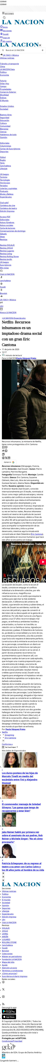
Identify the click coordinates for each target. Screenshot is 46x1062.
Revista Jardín (6, 259)
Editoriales (4, 143)
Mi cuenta (7, 41)
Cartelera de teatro (8, 208)
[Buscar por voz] (42, 50)
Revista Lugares (7, 251)
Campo (3, 86)
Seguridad (4, 117)
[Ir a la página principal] (23, 23)
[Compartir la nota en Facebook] (3, 458)
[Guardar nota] (3, 447)
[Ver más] (3, 740)
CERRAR (3, 1)
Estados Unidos (7, 106)
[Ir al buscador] (4, 17)
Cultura (3, 123)
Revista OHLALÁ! (7, 245)
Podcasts (4, 191)
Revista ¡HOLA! (6, 248)
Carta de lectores (7, 228)
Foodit (5, 34)
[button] (23, 178)
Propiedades (5, 89)
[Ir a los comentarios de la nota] (6, 447)
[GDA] (9, 1049)
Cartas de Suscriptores (10, 148)
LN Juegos (4, 174)
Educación (4, 120)
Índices (3, 97)
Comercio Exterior (8, 92)
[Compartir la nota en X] (6, 458)
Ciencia (3, 131)
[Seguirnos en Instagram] (3, 997)
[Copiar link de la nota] (3, 454)
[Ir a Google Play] (9, 1013)
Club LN (6, 38)
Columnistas (5, 146)
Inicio (5, 27)
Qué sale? (4, 202)
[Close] (3, 873)
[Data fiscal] (3, 1057)
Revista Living (6, 253)
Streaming (9, 735)
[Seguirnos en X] (3, 990)
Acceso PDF (5, 216)
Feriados (4, 185)
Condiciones (7, 1041)
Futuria (3, 80)
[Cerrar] (40, 45)
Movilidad (4, 95)
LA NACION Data (7, 69)
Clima (2, 66)
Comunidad (5, 126)
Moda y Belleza (6, 194)
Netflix (5, 732)
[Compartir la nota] (3, 450)
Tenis (2, 163)
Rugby (3, 160)
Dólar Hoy (4, 83)
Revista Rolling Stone (9, 256)
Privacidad (17, 1041)
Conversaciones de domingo (12, 231)
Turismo (3, 177)
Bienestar (4, 129)
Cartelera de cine (7, 205)
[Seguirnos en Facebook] (3, 982)
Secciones (7, 30)
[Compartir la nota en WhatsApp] (6, 450)
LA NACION (7, 318)
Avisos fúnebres (7, 222)
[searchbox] (22, 50)
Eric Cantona (10, 738)
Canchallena (5, 165)
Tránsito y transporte (9, 63)
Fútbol (3, 157)
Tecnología (5, 180)
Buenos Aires (6, 114)
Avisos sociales (6, 225)
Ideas (2, 236)
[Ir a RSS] (3, 1004)
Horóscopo (5, 182)
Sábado (3, 234)
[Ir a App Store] (9, 1018)
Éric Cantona (36, 534)
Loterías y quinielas (8, 188)
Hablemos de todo (8, 134)
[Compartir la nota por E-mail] (9, 458)
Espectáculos (19, 318)
